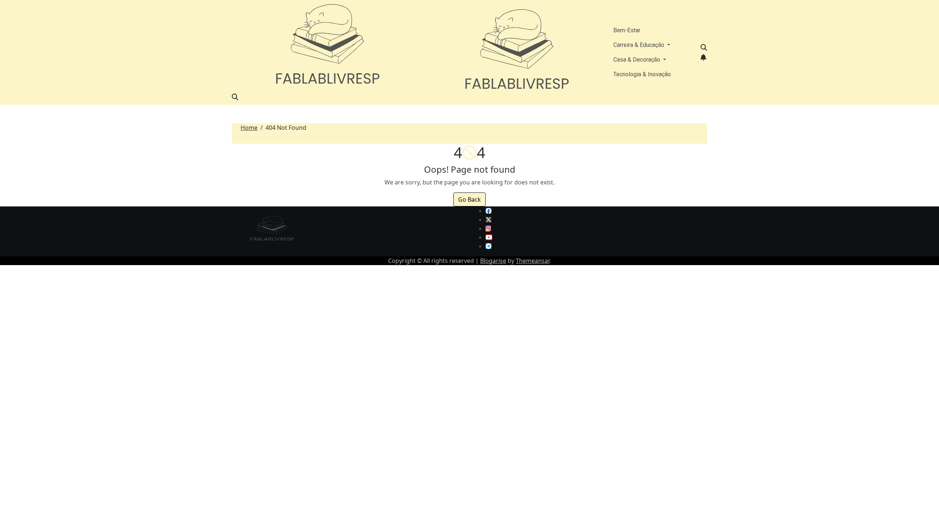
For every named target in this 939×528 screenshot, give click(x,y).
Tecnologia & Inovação (642, 74)
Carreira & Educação (639, 44)
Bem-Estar (626, 30)
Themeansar (532, 261)
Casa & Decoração (637, 59)
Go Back (469, 199)
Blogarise (493, 261)
